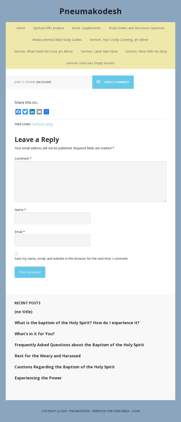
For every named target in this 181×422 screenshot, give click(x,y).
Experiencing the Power (38, 377)
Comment (23, 158)
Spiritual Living (42, 124)
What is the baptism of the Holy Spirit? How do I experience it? (77, 322)
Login (136, 411)
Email (20, 232)
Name (20, 210)
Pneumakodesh (90, 11)
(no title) (23, 311)
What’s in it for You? (35, 333)
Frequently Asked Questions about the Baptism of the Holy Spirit (79, 344)
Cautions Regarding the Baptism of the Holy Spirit (65, 366)
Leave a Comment (116, 82)
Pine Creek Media (118, 411)
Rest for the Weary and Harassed (48, 355)
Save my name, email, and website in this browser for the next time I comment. (71, 258)
